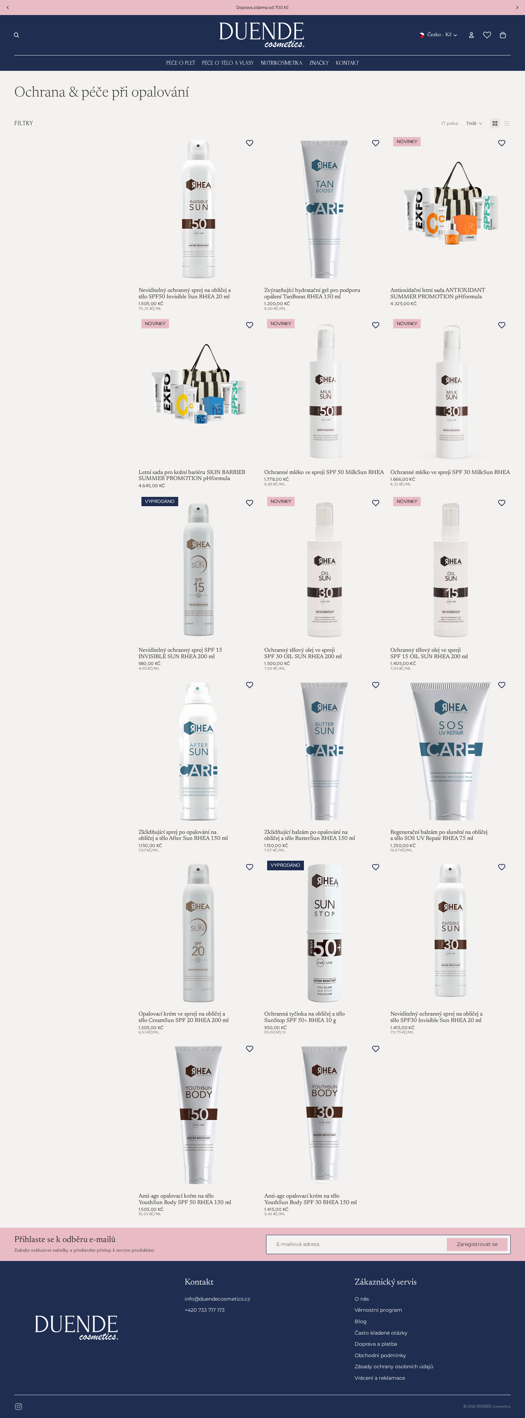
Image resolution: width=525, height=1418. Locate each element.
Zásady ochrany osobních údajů (394, 1367)
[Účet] (471, 35)
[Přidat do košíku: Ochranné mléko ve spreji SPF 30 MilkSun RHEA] (501, 457)
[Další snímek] (248, 569)
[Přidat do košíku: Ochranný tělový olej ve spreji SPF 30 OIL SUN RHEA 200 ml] (374, 634)
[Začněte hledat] (16, 35)
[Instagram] (18, 1406)
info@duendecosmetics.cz (217, 1299)
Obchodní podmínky (380, 1355)
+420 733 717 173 (205, 1310)
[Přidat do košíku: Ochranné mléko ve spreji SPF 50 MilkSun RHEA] (374, 457)
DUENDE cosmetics (494, 1406)
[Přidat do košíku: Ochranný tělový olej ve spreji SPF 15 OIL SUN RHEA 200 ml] (501, 634)
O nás (362, 1299)
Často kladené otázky (381, 1333)
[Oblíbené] (487, 35)
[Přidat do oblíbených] (249, 143)
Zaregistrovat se (477, 1244)
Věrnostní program (378, 1310)
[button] (474, 123)
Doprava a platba (376, 1344)
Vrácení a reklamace (380, 1378)
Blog (361, 1321)
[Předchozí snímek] (149, 569)
